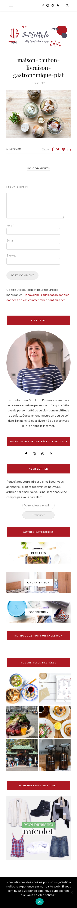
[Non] (72, 892)
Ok (39, 901)
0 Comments (13, 149)
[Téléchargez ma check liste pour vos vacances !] (55, 689)
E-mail (11, 240)
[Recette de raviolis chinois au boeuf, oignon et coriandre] (22, 689)
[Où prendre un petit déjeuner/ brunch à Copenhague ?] (55, 722)
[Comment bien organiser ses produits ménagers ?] (55, 755)
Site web (11, 255)
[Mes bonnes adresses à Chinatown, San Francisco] (22, 755)
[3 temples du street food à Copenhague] (22, 722)
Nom (10, 225)
